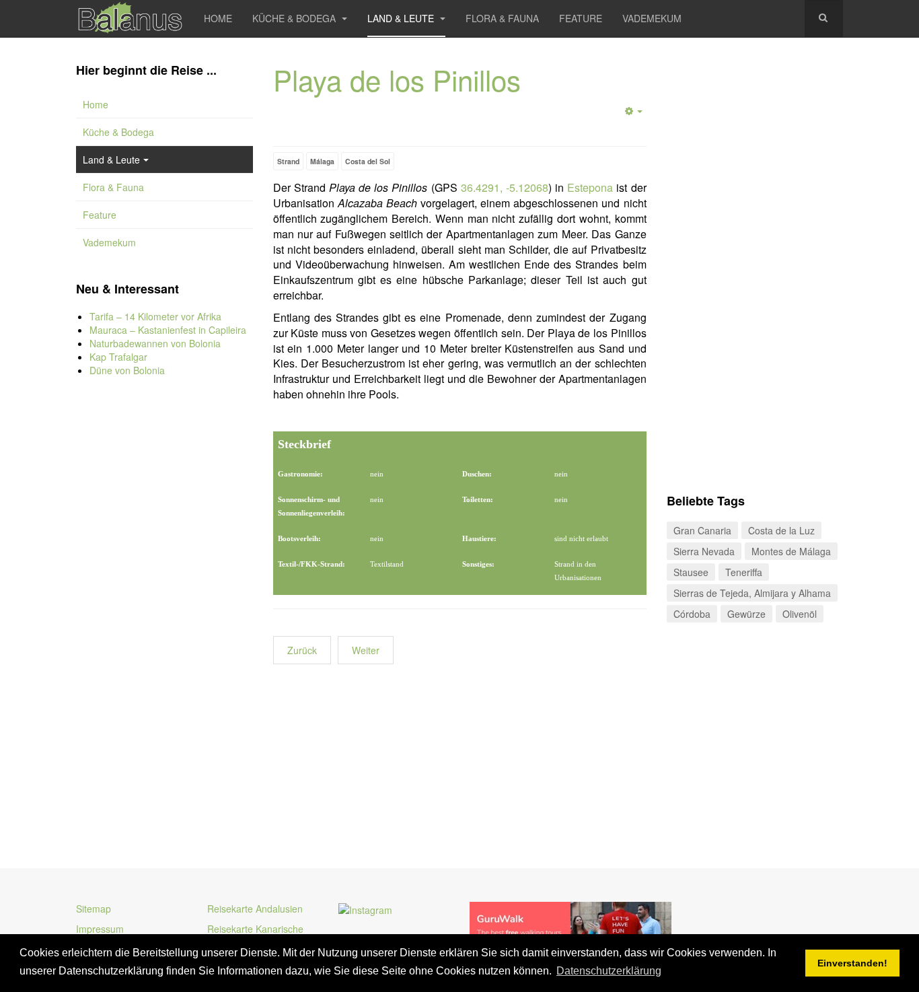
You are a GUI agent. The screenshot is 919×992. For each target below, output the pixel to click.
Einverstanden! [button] (852, 963)
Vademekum (652, 18)
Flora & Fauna (502, 18)
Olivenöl (799, 614)
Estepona (590, 187)
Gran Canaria (702, 530)
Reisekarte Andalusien (255, 908)
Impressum (100, 928)
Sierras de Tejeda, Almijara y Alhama (752, 593)
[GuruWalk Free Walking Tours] (570, 924)
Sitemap (93, 908)
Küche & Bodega (295, 18)
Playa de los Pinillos (397, 79)
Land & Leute (402, 18)
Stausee (690, 572)
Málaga (322, 161)
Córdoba (691, 614)
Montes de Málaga (791, 551)
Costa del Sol (367, 161)
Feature (580, 18)
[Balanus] (130, 18)
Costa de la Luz (781, 530)
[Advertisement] (164, 612)
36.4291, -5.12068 (504, 187)
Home (218, 18)
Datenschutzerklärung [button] (608, 971)
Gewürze (746, 614)
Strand (288, 161)
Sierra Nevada (704, 551)
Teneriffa (743, 572)
